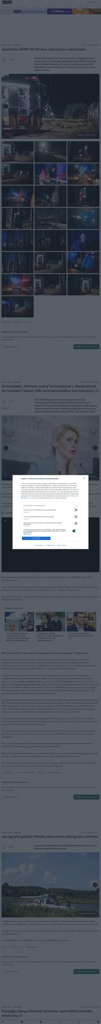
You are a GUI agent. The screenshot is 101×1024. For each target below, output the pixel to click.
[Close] (85, 479)
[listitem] (50, 506)
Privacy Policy (61, 545)
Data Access (50, 545)
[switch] (75, 510)
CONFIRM (36, 538)
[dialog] (50, 512)
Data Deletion (39, 545)
